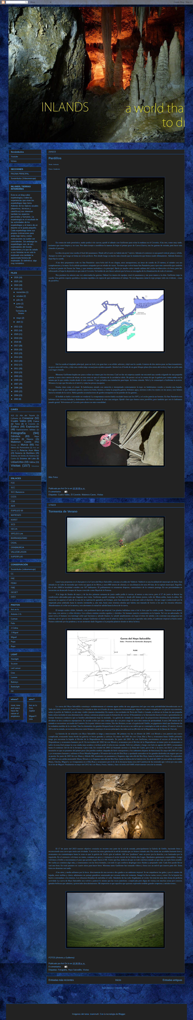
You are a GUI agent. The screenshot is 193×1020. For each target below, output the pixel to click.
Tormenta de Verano (63, 511)
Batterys (14, 682)
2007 (16, 384)
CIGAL (14, 543)
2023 (16, 289)
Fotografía (62, 970)
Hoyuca (30, 439)
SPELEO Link (17, 534)
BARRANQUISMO (19, 538)
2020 (16, 334)
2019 (16, 338)
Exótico (15, 426)
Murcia (24, 444)
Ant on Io (15, 609)
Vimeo (13, 161)
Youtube (14, 156)
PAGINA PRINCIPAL (20, 174)
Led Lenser (16, 668)
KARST (14, 520)
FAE (13, 578)
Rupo (13, 646)
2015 (16, 353)
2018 (16, 342)
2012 (16, 365)
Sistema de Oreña (18, 456)
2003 (16, 399)
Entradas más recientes (61, 980)
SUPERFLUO (17, 557)
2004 (16, 395)
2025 (16, 281)
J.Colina (14, 628)
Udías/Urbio (17, 462)
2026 (16, 277)
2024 (16, 285)
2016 (16, 349)
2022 (16, 327)
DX (12, 691)
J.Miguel (14, 632)
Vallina (32, 462)
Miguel (14, 637)
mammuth (94, 1014)
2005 (16, 391)
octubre (20, 296)
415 (12, 415)
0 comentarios (55, 492)
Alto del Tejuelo (27, 415)
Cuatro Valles (64, 495)
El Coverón (76, 495)
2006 (16, 388)
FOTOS (52, 957)
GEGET (14, 592)
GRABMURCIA (17, 547)
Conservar (27, 418)
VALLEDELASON (18, 552)
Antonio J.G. (16, 614)
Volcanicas (35, 466)
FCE (13, 483)
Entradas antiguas (172, 980)
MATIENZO (16, 515)
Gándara (15, 436)
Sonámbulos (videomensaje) (23, 569)
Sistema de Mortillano (25, 453)
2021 (16, 330)
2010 (16, 372)
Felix (13, 623)
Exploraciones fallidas (25, 430)
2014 (16, 357)
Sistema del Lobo (28, 458)
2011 (16, 368)
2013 (16, 361)
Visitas (100, 495)
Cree (13, 673)
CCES (13, 497)
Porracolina (24, 448)
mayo (19, 318)
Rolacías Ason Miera (29, 450)
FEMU (13, 583)
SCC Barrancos (17, 492)
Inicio (118, 980)
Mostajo (13, 445)
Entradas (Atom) (122, 988)
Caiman (14, 619)
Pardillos (55, 158)
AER (13, 506)
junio (18, 304)
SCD (13, 524)
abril (18, 322)
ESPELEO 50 (17, 510)
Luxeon (14, 677)
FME (13, 588)
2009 (16, 376)
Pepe (13, 642)
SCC (13, 487)
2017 (16, 346)
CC (12, 574)
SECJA (14, 529)
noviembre (21, 292)
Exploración (32, 426)
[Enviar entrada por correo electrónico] (65, 492)
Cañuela (14, 418)
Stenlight (15, 659)
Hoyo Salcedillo (75, 970)
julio (18, 300)
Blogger (122, 1014)
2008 (16, 380)
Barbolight (15, 687)
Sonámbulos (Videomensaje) (23, 178)
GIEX (13, 597)
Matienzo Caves (89, 495)
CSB (13, 501)
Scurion (14, 664)
